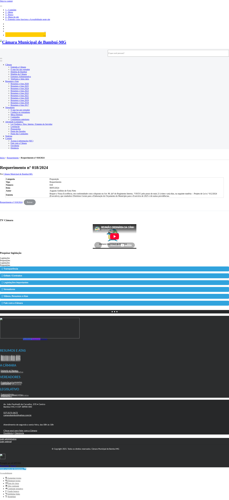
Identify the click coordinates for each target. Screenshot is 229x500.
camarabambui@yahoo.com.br (17, 415)
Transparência (11, 269)
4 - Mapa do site (12, 17)
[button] (13, 469)
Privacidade (4, 466)
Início (2, 158)
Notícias (8, 136)
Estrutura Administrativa (21, 76)
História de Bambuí (19, 72)
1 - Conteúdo (10, 10)
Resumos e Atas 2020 (20, 98)
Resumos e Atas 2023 (20, 91)
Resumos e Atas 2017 (20, 105)
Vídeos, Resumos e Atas (16, 296)
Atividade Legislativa (14, 122)
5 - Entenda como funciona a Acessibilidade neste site (27, 19)
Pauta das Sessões (18, 131)
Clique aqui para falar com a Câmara (20, 431)
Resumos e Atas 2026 (20, 84)
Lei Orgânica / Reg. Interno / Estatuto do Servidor (31, 124)
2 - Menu (9, 12)
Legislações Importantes (16, 282)
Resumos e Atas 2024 (20, 88)
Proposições (16, 129)
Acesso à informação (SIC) (22, 141)
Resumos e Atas (12, 81)
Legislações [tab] (5, 258)
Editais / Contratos (13, 276)
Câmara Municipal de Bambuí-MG (18, 174)
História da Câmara (19, 74)
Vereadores (10, 107)
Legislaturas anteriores (20, 119)
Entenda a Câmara (18, 67)
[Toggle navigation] (1, 58)
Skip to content (6, 1)
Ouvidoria (15, 145)
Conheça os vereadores (20, 112)
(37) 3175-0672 (10, 413)
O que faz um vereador (20, 69)
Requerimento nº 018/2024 (11, 202)
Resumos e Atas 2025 (20, 86)
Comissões (15, 117)
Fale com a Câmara (19, 143)
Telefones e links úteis (20, 79)
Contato (8, 138)
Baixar (29, 202)
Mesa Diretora (17, 115)
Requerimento (13, 158)
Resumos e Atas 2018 (20, 103)
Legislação (15, 126)
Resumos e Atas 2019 (20, 100)
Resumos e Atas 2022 (20, 93)
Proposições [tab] (5, 260)
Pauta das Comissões (19, 134)
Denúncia (15, 148)
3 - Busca (9, 14)
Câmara (8, 65)
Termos (13, 466)
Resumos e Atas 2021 (20, 95)
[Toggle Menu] (1, 60)
